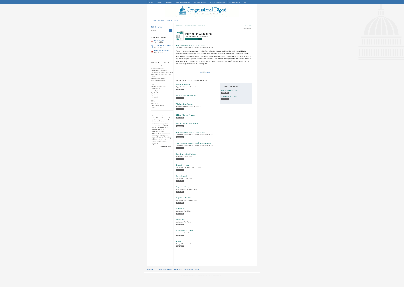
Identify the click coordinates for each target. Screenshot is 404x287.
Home (151, 2)
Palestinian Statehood (156, 66)
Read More (180, 89)
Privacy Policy (151, 269)
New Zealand (154, 97)
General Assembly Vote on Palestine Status (162, 72)
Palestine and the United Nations (159, 70)
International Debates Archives (186, 25)
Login (176, 20)
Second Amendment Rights (163, 45)
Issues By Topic (234, 2)
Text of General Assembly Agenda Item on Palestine (193, 143)
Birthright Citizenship (161, 50)
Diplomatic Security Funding (158, 78)
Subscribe (161, 20)
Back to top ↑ (249, 258)
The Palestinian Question (157, 68)
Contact (169, 20)
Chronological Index (217, 2)
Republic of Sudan (155, 88)
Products (169, 2)
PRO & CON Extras (200, 2)
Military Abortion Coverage (158, 80)
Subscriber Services (183, 2)
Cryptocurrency (159, 40)
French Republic (155, 90)
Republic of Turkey (156, 93)
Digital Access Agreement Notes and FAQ (186, 269)
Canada (153, 107)
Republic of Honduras (156, 95)
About (159, 2)
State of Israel (154, 103)
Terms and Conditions (165, 269)
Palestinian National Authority (158, 86)
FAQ (245, 2)
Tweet (200, 72)
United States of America (157, 105)
